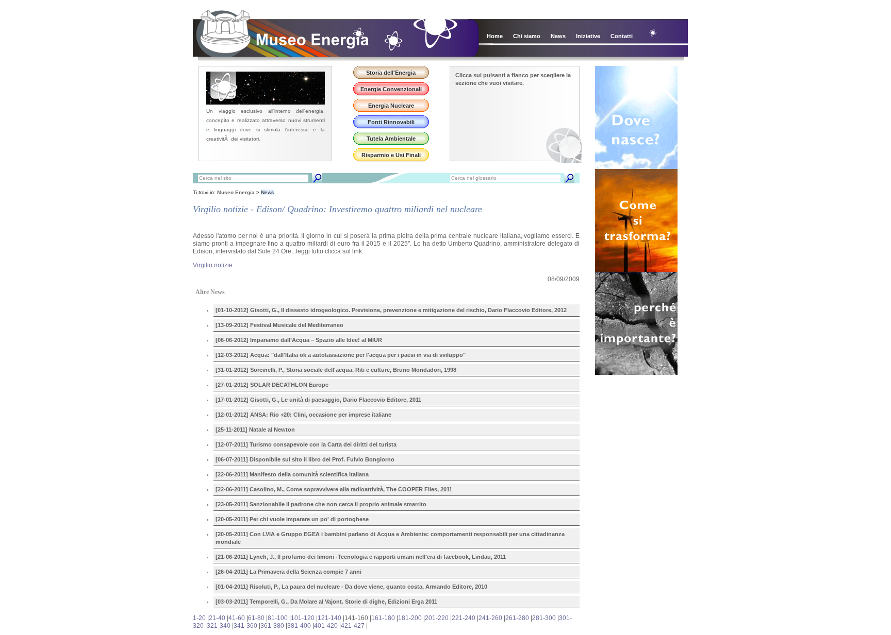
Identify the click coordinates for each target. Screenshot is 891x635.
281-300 (544, 618)
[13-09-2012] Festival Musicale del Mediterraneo (279, 325)
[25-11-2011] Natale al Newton (255, 429)
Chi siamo (526, 36)
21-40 (217, 618)
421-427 (353, 625)
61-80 (256, 618)
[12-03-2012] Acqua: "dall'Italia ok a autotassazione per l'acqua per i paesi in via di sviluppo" (341, 355)
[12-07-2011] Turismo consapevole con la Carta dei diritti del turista (306, 444)
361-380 (272, 625)
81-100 (278, 618)
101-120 (303, 618)
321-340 (218, 625)
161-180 (383, 618)
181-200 (410, 618)
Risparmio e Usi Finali (391, 155)
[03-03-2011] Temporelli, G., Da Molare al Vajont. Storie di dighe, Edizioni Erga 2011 (326, 601)
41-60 (236, 618)
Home (495, 36)
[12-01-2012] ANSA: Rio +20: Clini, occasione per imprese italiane (303, 414)
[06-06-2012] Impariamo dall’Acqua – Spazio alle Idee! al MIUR (299, 340)
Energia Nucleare (391, 105)
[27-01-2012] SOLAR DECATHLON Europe (272, 385)
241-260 (490, 618)
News (558, 36)
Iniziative (588, 36)
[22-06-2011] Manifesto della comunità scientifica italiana (292, 474)
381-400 (299, 625)
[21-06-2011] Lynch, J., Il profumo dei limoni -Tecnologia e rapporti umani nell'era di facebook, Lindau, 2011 (361, 557)
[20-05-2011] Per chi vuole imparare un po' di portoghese (292, 519)
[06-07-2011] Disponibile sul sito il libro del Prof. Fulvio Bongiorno (305, 459)
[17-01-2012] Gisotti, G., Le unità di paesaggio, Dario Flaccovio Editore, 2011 (318, 400)
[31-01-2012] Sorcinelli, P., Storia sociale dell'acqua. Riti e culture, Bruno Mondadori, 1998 (336, 370)
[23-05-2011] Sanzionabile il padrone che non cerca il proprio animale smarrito (321, 504)
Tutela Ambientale (391, 138)
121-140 (329, 618)
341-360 (245, 625)
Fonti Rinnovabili (391, 122)
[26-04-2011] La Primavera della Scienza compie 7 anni (288, 572)
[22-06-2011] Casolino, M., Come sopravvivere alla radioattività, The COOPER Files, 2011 (334, 489)
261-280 (517, 618)
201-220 (437, 618)
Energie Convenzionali (391, 89)
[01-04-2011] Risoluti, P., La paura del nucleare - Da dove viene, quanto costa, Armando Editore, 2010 (351, 586)
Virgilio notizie (213, 265)
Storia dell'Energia (391, 73)
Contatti (621, 36)
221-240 (463, 618)
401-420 (326, 625)
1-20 (199, 618)
